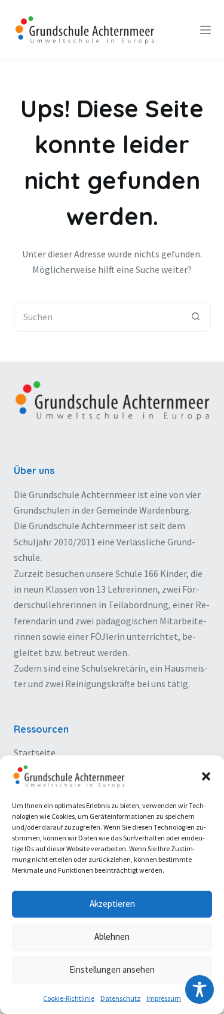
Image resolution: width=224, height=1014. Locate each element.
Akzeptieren (112, 903)
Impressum (163, 998)
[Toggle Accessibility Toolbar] (199, 989)
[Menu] (205, 30)
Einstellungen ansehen (112, 969)
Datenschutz (120, 998)
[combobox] (98, 317)
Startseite (35, 752)
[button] (206, 776)
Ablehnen (112, 936)
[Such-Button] (196, 316)
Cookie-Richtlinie (68, 998)
